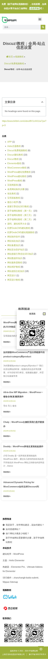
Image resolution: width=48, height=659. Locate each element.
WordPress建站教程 (16, 176)
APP (9, 142)
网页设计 (11, 275)
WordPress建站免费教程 (19, 172)
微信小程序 (12, 202)
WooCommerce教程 (16, 168)
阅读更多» (7, 342)
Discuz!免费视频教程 (14, 63)
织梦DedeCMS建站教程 (18, 228)
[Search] (43, 27)
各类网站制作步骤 (15, 189)
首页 (11, 57)
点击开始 (34, 8)
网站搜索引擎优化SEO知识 (20, 254)
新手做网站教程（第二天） (20, 219)
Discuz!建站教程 (15, 155)
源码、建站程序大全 (17, 224)
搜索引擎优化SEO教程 (18, 206)
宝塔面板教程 (13, 198)
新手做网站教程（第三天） (20, 215)
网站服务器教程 (14, 262)
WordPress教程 (14, 180)
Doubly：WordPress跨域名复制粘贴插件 (23, 446)
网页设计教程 (13, 280)
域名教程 (11, 193)
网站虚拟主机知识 (15, 271)
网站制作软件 (13, 237)
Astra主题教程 (14, 146)
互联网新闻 (12, 185)
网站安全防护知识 (15, 249)
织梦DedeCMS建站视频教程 (20, 232)
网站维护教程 (13, 267)
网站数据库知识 (14, 258)
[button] (40, 19)
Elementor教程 (14, 163)
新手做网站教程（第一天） (20, 211)
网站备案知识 (13, 245)
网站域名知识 (13, 241)
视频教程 (19, 57)
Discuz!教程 (13, 159)
